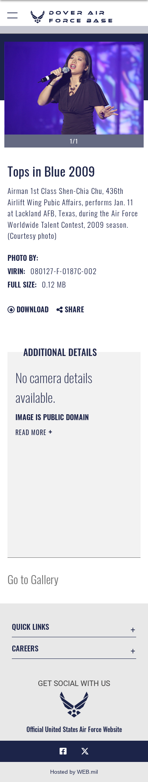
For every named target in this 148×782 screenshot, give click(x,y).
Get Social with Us (74, 683)
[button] (13, 16)
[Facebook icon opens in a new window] (63, 751)
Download (32, 309)
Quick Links (30, 626)
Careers (25, 648)
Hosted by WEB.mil (74, 772)
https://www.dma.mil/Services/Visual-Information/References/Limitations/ (63, 532)
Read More (32, 432)
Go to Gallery (32, 578)
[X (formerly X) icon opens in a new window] (85, 751)
